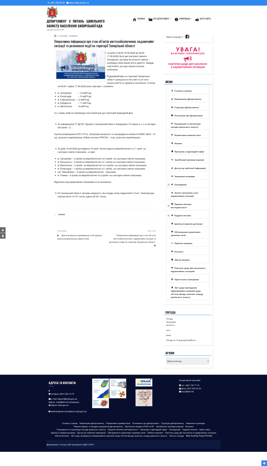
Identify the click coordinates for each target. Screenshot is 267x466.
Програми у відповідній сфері (189, 151)
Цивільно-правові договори (188, 223)
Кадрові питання (183, 215)
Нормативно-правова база (188, 135)
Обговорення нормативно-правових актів (186, 234)
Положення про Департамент (189, 115)
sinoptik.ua (191, 340)
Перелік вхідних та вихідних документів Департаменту (98, 426)
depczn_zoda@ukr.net (58, 402)
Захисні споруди (176, 435)
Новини (73, 36)
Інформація (184, 18)
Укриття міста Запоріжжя (187, 279)
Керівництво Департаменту (188, 99)
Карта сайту (205, 18)
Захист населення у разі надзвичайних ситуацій (184, 194)
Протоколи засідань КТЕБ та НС (139, 426)
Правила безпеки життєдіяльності (181, 206)
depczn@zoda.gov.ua (67, 398)
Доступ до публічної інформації (190, 168)
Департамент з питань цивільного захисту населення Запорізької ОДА (76, 23)
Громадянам (180, 184)
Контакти (179, 251)
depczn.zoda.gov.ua (60, 405)
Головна (141, 18)
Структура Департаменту (187, 107)
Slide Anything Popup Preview (199, 435)
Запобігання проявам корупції (189, 159)
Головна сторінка (183, 90)
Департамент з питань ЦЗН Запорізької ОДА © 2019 (70, 444)
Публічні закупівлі (183, 243)
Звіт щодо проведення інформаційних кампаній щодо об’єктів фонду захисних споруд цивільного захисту (187, 292)
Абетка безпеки (182, 259)
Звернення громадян (185, 176)
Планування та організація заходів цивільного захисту (186, 125)
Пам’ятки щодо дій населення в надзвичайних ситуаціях (188, 270)
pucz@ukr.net (188, 391)
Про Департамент (161, 18)
